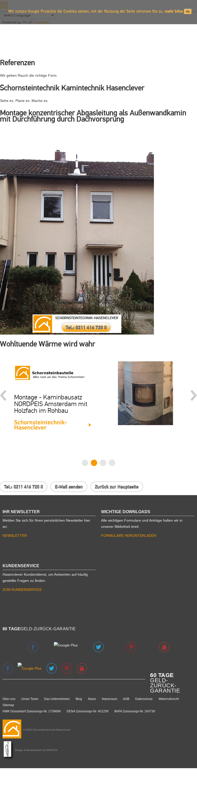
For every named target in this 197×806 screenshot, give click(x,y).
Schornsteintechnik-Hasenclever (40, 425)
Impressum (109, 699)
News (92, 699)
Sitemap (8, 705)
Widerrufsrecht (169, 699)
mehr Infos (174, 11)
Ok (188, 12)
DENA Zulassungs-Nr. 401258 (88, 711)
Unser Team (29, 699)
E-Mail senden (69, 486)
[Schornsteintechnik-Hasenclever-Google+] (30, 668)
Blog (79, 699)
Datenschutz (144, 699)
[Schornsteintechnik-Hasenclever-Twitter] (52, 668)
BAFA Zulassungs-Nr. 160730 (134, 711)
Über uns (9, 699)
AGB (126, 699)
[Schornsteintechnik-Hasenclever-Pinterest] (67, 668)
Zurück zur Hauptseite (117, 486)
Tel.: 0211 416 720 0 (23, 486)
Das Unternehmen (57, 699)
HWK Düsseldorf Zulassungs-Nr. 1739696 (32, 711)
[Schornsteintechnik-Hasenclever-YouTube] (82, 668)
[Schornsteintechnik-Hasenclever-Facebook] (8, 668)
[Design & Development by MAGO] (9, 750)
